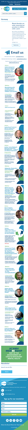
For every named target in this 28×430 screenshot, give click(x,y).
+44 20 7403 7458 (8, 390)
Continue (11, 4)
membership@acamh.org (22, 58)
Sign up (6, 371)
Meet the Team (15, 425)
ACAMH (15, 427)
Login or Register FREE (18, 9)
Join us (22, 425)
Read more (16, 45)
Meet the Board (5, 425)
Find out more (17, 4)
